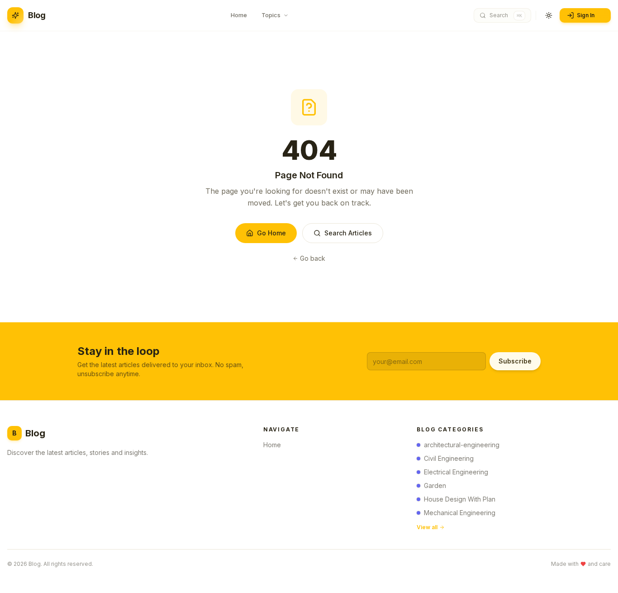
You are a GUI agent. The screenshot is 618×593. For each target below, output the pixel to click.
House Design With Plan (459, 499)
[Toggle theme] (549, 15)
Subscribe (515, 361)
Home (272, 445)
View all (427, 527)
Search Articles (348, 233)
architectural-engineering (461, 445)
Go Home (271, 233)
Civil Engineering (449, 458)
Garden (435, 485)
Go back (312, 258)
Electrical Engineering (456, 472)
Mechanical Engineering (459, 512)
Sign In (585, 15)
